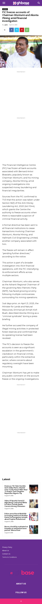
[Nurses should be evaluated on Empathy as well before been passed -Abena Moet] (33, 529)
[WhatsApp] (27, 30)
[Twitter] (16, 30)
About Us (5, 550)
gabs (6, 25)
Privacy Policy (7, 547)
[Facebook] (11, 30)
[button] (3, 3)
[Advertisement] (21, 93)
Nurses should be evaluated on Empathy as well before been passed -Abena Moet (16, 528)
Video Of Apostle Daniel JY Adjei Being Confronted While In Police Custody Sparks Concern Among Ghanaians (15, 503)
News (5, 9)
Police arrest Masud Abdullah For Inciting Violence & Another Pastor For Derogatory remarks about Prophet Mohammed (16, 516)
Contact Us (6, 554)
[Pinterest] (22, 30)
